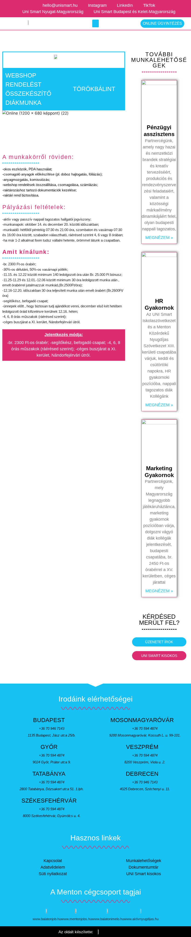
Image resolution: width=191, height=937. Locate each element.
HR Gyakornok (159, 304)
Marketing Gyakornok (159, 471)
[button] (95, 23)
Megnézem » (159, 237)
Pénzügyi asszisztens (159, 130)
